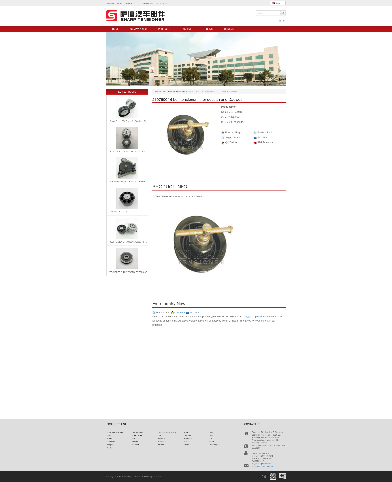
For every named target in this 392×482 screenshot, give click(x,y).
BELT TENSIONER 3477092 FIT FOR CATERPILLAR (128, 151)
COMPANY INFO (138, 29)
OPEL (211, 442)
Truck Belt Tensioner (114, 432)
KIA (210, 439)
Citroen (161, 435)
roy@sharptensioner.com (258, 316)
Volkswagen (214, 445)
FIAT (211, 435)
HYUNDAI (188, 439)
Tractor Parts (137, 432)
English (278, 3)
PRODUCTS (164, 29)
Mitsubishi (162, 442)
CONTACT (229, 29)
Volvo (108, 448)
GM (133, 439)
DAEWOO (188, 435)
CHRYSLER (137, 435)
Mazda (135, 442)
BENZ (211, 432)
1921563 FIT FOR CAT (118, 212)
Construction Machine (167, 432)
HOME (115, 29)
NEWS (209, 29)
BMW (108, 435)
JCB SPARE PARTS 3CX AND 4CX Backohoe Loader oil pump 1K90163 (128, 182)
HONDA (161, 439)
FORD (109, 439)
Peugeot (109, 445)
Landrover (110, 442)
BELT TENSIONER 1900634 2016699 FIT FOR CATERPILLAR (128, 242)
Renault (135, 445)
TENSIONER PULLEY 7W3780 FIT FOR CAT (128, 272)
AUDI (186, 432)
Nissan (187, 442)
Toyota (186, 445)
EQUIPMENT (188, 29)
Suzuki (161, 445)
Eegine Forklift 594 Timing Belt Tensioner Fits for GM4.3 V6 (128, 121)
